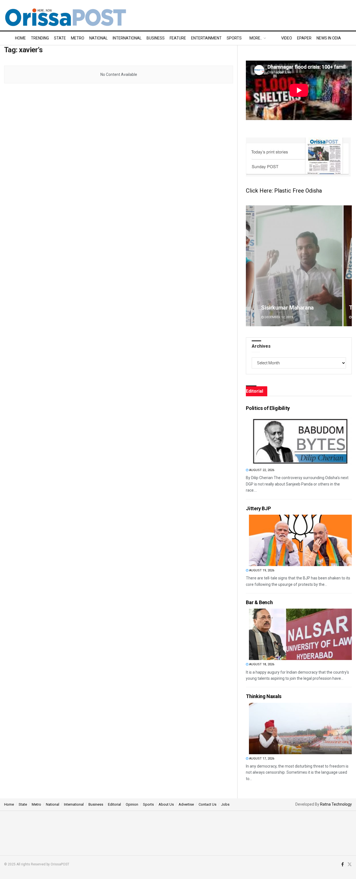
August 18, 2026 (261, 664)
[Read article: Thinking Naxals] (300, 728)
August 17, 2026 (261, 758)
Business (156, 38)
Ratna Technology (336, 804)
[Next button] (347, 265)
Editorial (114, 804)
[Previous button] (250, 265)
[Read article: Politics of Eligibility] (300, 440)
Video (286, 38)
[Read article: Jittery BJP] (300, 540)
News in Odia (329, 38)
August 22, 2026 (261, 470)
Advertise (186, 804)
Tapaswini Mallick (282, 307)
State (60, 38)
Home (20, 38)
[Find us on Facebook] (342, 864)
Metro (77, 38)
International (127, 38)
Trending (40, 38)
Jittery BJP (258, 508)
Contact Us (207, 804)
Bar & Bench (259, 602)
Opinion (132, 804)
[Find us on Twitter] (349, 864)
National (98, 38)
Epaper (304, 38)
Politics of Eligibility (268, 408)
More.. (255, 38)
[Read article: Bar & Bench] (300, 634)
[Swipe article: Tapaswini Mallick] (299, 265)
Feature (178, 38)
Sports (234, 38)
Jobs (225, 804)
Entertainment (206, 38)
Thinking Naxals (263, 696)
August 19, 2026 (261, 570)
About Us (166, 804)
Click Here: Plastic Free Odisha (284, 190)
